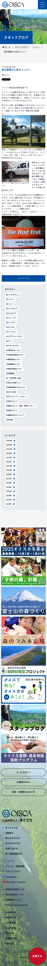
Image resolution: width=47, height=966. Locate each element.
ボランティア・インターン (17, 397)
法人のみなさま (12, 843)
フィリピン (12, 332)
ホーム (7, 47)
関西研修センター (14, 360)
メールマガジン (23, 772)
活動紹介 (9, 833)
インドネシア (13, 309)
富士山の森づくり (14, 383)
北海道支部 (10, 912)
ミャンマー (12, 322)
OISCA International (16, 905)
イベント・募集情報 (14, 866)
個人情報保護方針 (13, 854)
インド (10, 304)
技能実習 (11, 373)
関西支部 (9, 933)
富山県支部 (10, 928)
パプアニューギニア (15, 336)
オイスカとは (11, 827)
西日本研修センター (15, 369)
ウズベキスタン (13, 346)
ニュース (9, 861)
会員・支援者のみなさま (23, 792)
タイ (9, 341)
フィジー (36, 47)
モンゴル (11, 327)
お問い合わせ (11, 848)
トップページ (23, 278)
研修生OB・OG (14, 350)
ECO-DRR (12, 392)
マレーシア (12, 318)
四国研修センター (14, 364)
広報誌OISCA (23, 782)
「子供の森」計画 (14, 378)
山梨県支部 (10, 923)
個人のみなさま (12, 838)
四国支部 (9, 943)
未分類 (10, 420)
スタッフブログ (16, 37)
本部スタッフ (13, 410)
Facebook (11, 877)
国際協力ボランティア (16, 415)
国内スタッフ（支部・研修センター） (21, 406)
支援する (37, 956)
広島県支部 (10, 938)
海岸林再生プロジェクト (17, 387)
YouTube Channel (16, 882)
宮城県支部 (10, 917)
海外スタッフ (13, 401)
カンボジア (12, 313)
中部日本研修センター (16, 355)
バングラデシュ (13, 295)
